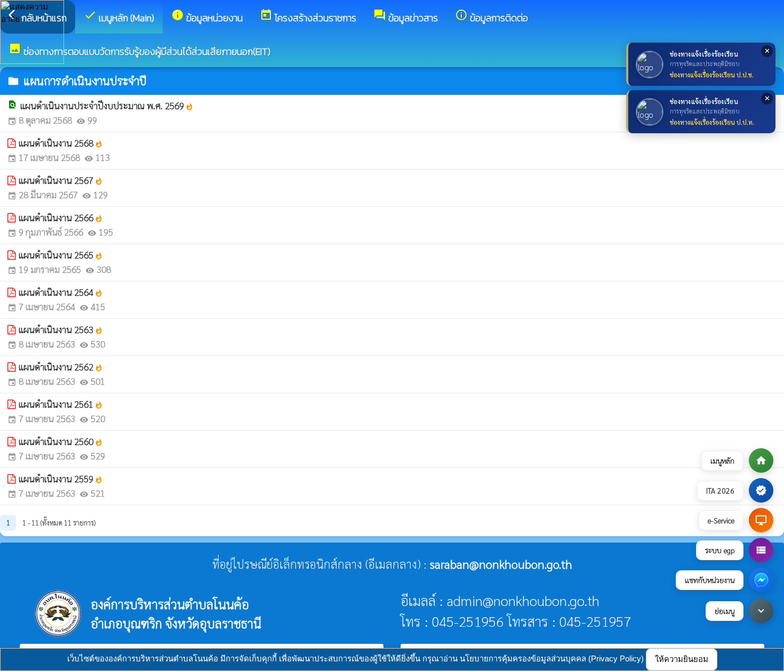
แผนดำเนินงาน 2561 (61, 404)
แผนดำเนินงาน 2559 (61, 478)
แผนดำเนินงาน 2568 (61, 143)
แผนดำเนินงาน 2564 (61, 292)
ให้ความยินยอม (681, 659)
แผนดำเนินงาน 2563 (61, 329)
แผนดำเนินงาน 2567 (61, 180)
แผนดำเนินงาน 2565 (61, 255)
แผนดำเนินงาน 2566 (61, 217)
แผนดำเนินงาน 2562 (61, 367)
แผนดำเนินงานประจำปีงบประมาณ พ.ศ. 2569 (107, 105)
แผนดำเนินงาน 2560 (61, 441)
